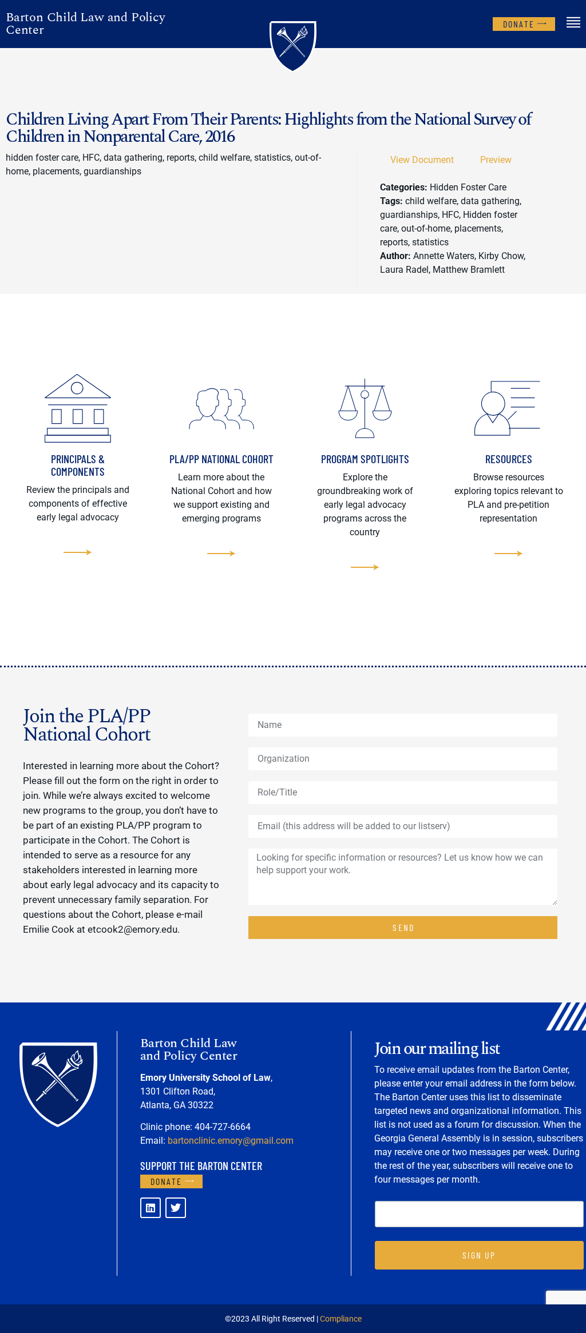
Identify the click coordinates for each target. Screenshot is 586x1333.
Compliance (341, 1318)
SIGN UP (479, 1255)
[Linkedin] (150, 1207)
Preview (496, 159)
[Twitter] (175, 1207)
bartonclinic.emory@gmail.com (231, 1140)
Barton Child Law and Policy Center (85, 23)
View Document (422, 159)
